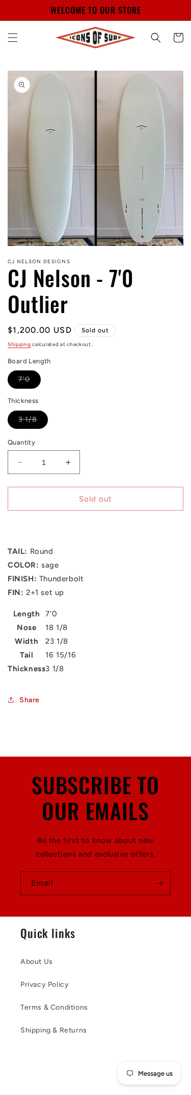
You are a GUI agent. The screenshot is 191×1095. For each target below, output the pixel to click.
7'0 (29, 381)
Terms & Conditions (54, 1007)
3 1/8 (33, 422)
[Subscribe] (159, 883)
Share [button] (29, 700)
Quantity (21, 442)
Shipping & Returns (53, 1030)
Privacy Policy (44, 984)
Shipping (19, 344)
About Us (36, 961)
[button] (13, 37)
